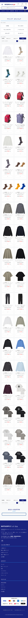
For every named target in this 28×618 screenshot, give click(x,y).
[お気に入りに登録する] (8, 63)
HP (2, 540)
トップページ (3, 13)
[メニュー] (2, 4)
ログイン (2, 584)
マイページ (18, 5)
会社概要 (2, 556)
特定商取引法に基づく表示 (8, 610)
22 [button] (23, 502)
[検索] (25, 8)
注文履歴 (2, 591)
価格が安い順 (8, 38)
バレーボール (3, 570)
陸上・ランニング (4, 566)
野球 (2, 568)
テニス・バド (3, 575)
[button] (25, 41)
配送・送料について (5, 550)
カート (26, 5)
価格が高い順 (16, 38)
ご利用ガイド (3, 548)
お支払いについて (4, 552)
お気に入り (22, 5)
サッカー (2, 564)
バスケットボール (4, 573)
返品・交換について (5, 554)
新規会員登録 (3, 582)
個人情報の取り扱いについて (20, 610)
